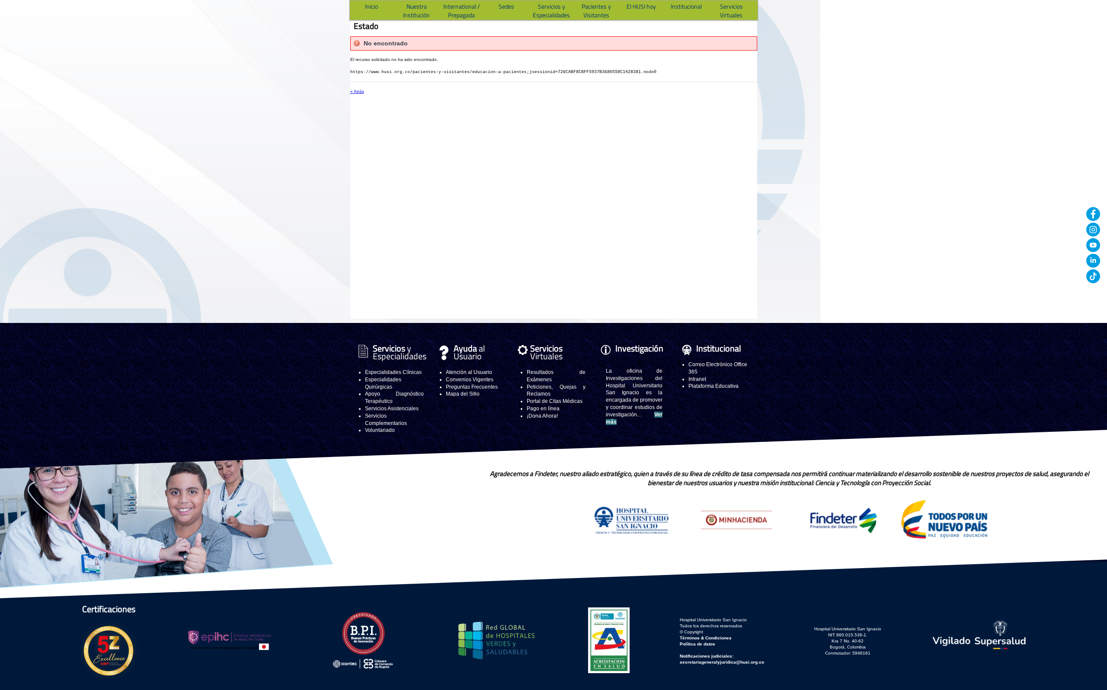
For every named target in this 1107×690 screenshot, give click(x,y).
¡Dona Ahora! (542, 416)
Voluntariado (380, 430)
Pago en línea (543, 409)
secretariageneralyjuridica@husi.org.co (722, 662)
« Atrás (357, 91)
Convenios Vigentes (469, 380)
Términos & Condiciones (706, 638)
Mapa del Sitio (463, 394)
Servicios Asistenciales (392, 409)
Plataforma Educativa (713, 386)
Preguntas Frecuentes (472, 387)
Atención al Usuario (469, 372)
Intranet (697, 379)
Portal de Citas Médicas (554, 401)
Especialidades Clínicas (393, 372)
